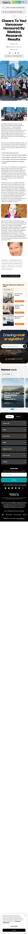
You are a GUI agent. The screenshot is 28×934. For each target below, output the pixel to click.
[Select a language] (3, 515)
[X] (22, 488)
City (3, 7)
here (7, 132)
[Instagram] (19, 488)
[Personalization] (23, 2)
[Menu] (25, 2)
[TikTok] (12, 488)
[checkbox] (1, 484)
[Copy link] (18, 53)
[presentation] (14, 16)
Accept (14, 930)
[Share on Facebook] (10, 53)
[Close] (25, 915)
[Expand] (24, 423)
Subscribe (14, 480)
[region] (14, 923)
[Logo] (6, 2)
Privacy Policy (24, 485)
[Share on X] (12, 53)
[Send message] (24, 346)
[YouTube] (9, 488)
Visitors (9, 416)
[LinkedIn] (16, 488)
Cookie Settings (14, 926)
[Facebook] (5, 488)
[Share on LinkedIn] (15, 53)
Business (18, 416)
